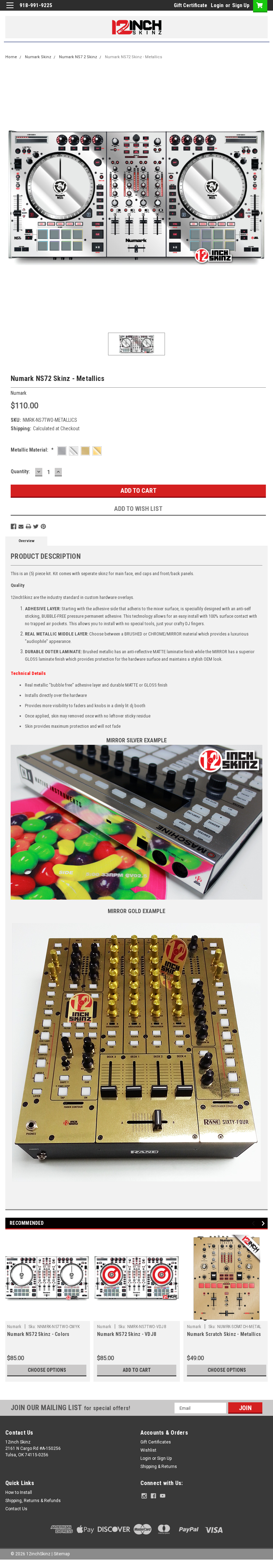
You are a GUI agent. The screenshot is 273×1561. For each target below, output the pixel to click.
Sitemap (62, 1553)
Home (11, 57)
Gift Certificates (155, 1442)
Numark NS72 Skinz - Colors (38, 1334)
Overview (26, 541)
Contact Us (16, 1508)
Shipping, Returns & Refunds (33, 1500)
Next (264, 1223)
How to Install (18, 1492)
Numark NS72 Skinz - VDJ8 (126, 1334)
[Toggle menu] (10, 10)
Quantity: (20, 471)
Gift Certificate (190, 5)
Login (217, 5)
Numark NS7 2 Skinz (78, 57)
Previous (254, 1223)
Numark (14, 1326)
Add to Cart (137, 1370)
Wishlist (148, 1450)
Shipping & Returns (158, 1466)
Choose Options (47, 1370)
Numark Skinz (38, 57)
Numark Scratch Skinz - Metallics (224, 1334)
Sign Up (241, 5)
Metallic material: (32, 450)
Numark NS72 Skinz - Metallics (133, 57)
